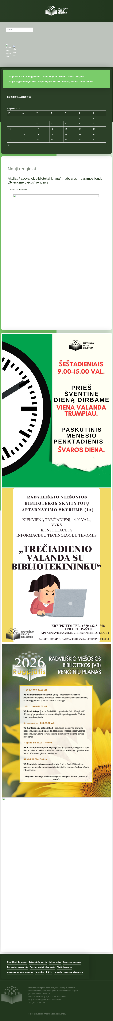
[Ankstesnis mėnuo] (9, 106)
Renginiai (23, 189)
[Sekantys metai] (11, 106)
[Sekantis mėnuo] (12, 106)
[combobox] (19, 29)
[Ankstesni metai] (8, 106)
